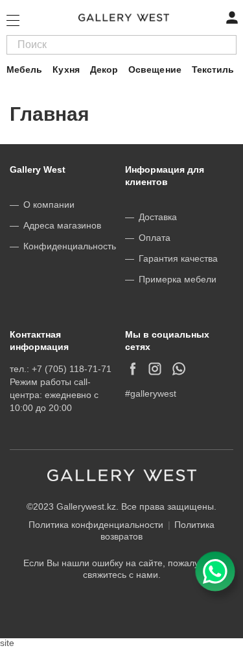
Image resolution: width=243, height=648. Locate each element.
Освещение (154, 69)
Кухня (65, 69)
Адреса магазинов (62, 225)
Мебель (24, 69)
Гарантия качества (178, 258)
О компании (49, 204)
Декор (104, 69)
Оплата (154, 237)
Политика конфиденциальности (96, 524)
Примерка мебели (177, 279)
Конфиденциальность (69, 246)
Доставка (158, 217)
